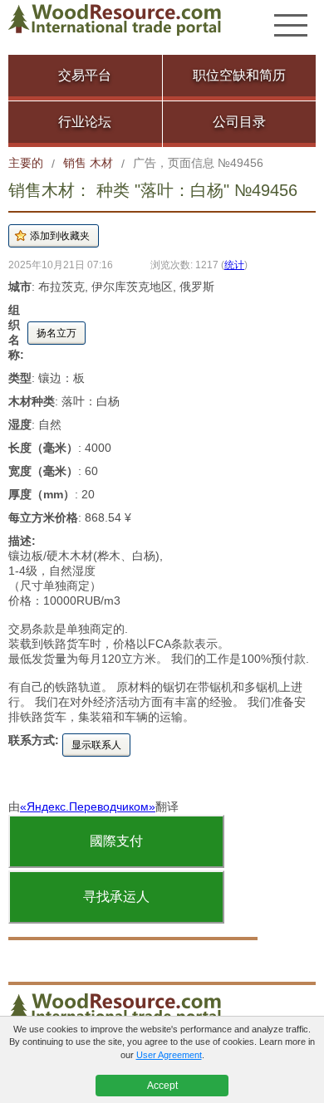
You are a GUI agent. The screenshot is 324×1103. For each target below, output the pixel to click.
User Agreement (169, 1055)
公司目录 (239, 122)
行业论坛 (84, 122)
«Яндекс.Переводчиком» (87, 806)
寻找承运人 (116, 897)
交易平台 (84, 75)
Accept (162, 1085)
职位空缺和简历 (239, 75)
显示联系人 (96, 745)
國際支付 (116, 841)
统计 (234, 264)
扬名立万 (56, 333)
